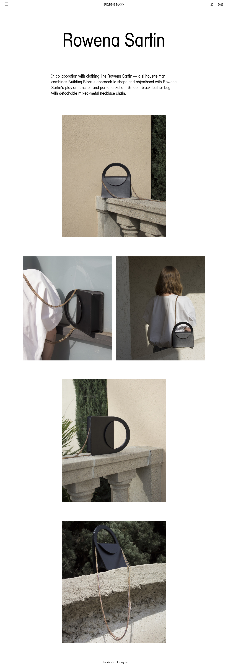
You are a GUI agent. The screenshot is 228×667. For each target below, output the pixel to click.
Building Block (114, 4)
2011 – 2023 (217, 4)
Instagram (122, 662)
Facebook (108, 662)
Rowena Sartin (120, 76)
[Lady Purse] (114, 176)
